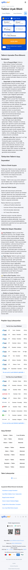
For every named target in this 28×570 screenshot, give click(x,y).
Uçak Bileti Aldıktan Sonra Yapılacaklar (12, 494)
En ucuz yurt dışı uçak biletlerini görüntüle (13, 423)
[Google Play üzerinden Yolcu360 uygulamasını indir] (17, 526)
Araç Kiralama (17, 13)
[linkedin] (21, 517)
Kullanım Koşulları (14, 566)
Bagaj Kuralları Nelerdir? (8, 497)
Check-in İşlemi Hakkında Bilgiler (10, 501)
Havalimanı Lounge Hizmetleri (9, 490)
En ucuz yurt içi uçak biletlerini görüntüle (13, 372)
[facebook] (15, 517)
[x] (18, 517)
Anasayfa (3, 6)
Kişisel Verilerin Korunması (14, 568)
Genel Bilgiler (6, 13)
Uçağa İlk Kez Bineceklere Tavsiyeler (11, 504)
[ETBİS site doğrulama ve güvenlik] (17, 532)
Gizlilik (14, 563)
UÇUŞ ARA (14, 41)
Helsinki (15, 478)
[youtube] (23, 517)
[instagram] (26, 517)
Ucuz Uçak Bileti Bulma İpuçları (10, 508)
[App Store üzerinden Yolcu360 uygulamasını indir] (10, 526)
